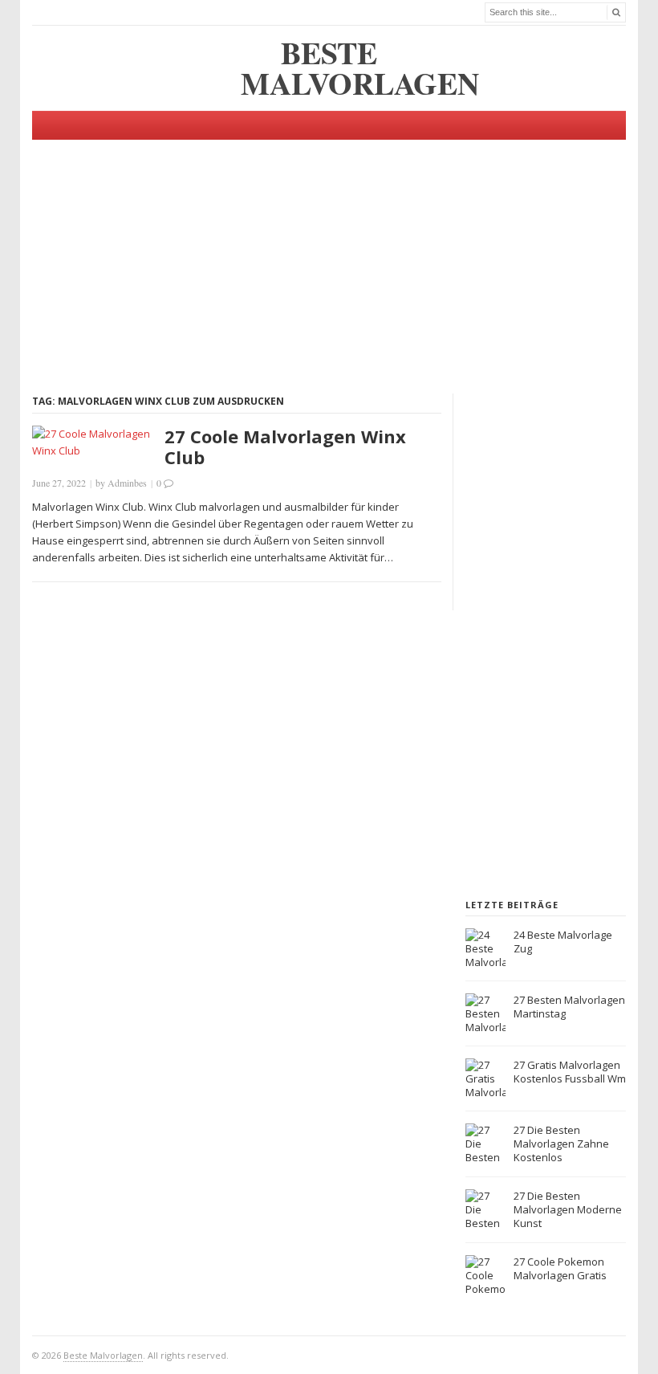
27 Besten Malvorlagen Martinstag (569, 1007)
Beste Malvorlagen (103, 1355)
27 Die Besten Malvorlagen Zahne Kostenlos (561, 1143)
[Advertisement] (329, 252)
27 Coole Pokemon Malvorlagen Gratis (560, 1268)
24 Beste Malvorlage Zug (563, 942)
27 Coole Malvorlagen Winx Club (285, 446)
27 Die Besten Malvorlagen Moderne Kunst (568, 1209)
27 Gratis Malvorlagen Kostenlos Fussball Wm (570, 1072)
